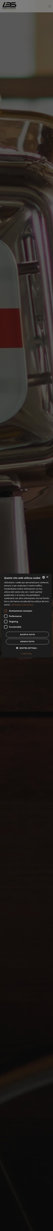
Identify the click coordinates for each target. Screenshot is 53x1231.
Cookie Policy (26, 653)
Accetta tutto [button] (27, 634)
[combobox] (43, 577)
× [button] (47, 577)
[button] (26, 648)
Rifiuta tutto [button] (27, 641)
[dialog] (26, 615)
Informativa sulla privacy (22, 604)
